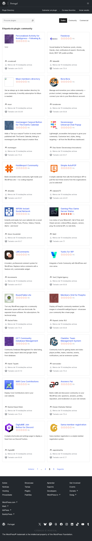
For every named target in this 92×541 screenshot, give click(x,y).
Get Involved (75, 483)
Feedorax (65, 36)
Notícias (5, 487)
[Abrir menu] (88, 3)
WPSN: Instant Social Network (23, 209)
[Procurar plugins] (32, 20)
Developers (51, 491)
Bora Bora (65, 79)
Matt (5, 506)
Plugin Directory (8, 10)
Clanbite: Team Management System (71, 339)
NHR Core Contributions (27, 381)
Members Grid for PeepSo (73, 295)
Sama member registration (73, 424)
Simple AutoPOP (68, 165)
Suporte (50, 487)
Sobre (4, 483)
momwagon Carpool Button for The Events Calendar (29, 123)
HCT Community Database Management (27, 339)
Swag (73, 495)
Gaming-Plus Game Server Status (70, 209)
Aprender (51, 483)
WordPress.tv (53, 495)
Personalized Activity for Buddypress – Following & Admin (28, 37)
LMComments (22, 252)
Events (72, 487)
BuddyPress (8, 514)
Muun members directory (28, 79)
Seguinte (60, 469)
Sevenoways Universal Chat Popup (71, 123)
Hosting (5, 491)
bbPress (6, 510)
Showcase (29, 483)
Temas (27, 487)
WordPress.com (10, 502)
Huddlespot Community (27, 165)
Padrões (28, 495)
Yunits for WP (67, 252)
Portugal (11, 524)
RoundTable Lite (23, 295)
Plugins (27, 491)
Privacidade (7, 495)
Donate (74, 491)
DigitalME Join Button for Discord (24, 425)
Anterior (31, 469)
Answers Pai (67, 381)
